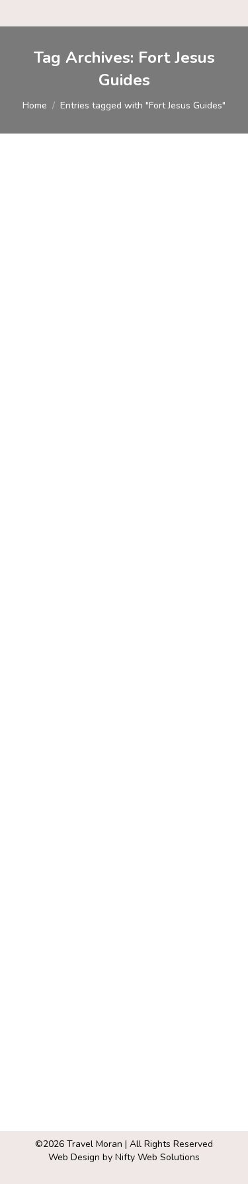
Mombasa (80, 844)
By (146, 370)
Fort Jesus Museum (88, 821)
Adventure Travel (66, 370)
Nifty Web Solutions (157, 1157)
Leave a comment (147, 857)
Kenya (43, 844)
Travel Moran (94, 1144)
